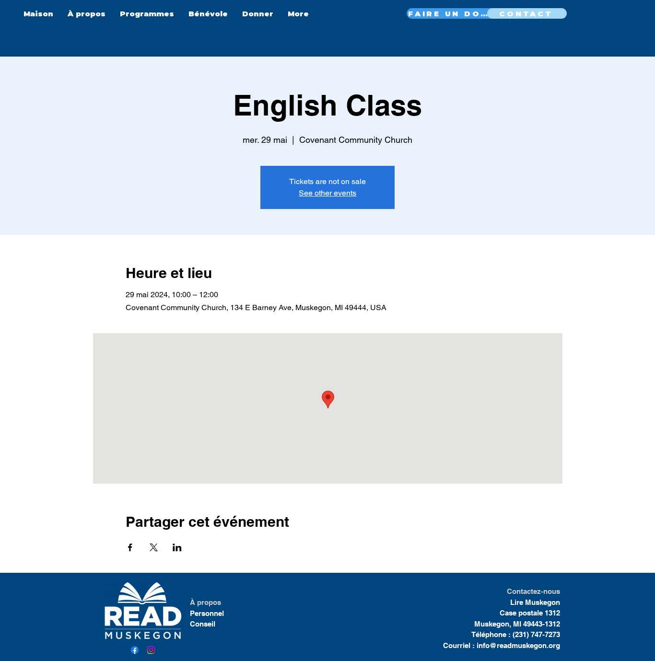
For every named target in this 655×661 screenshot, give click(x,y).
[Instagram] (151, 650)
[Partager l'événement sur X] (153, 547)
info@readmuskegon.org (518, 645)
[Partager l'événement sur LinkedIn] (177, 547)
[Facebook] (134, 650)
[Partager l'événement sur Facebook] (130, 547)
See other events (327, 192)
